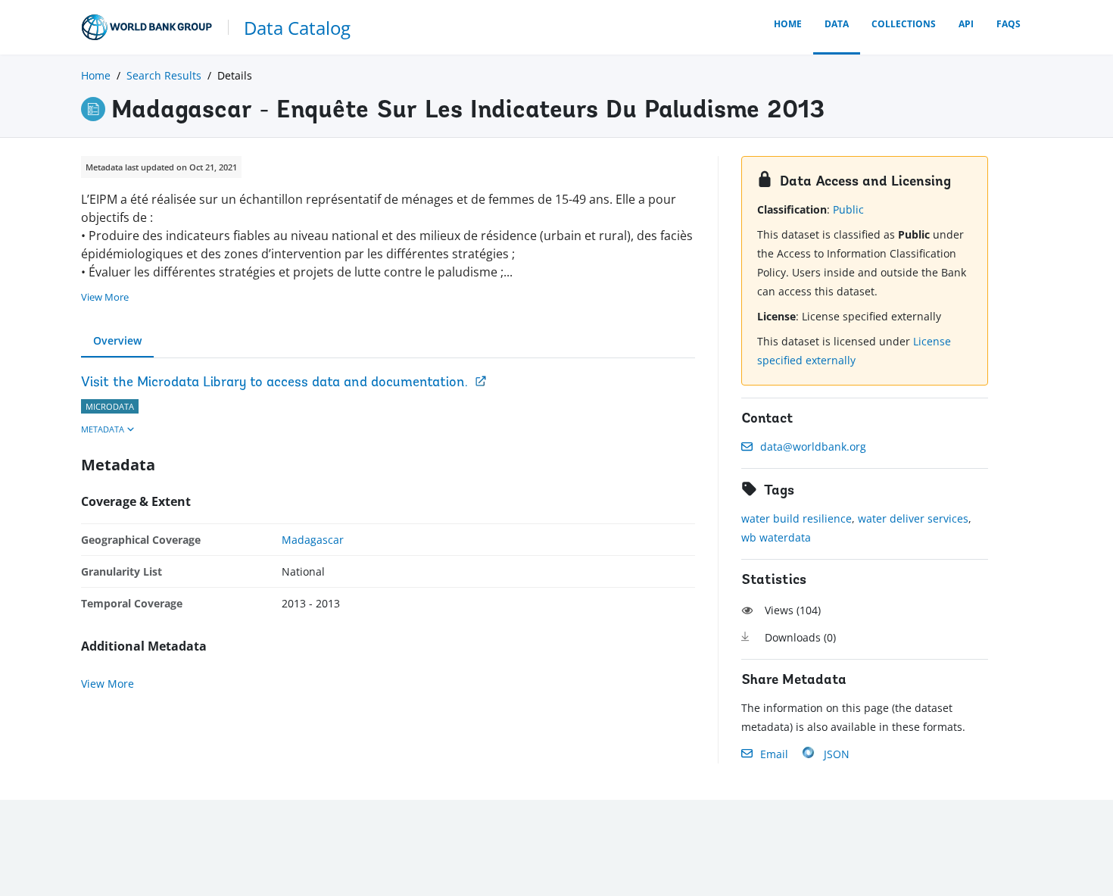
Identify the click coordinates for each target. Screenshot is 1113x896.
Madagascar (313, 539)
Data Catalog (297, 27)
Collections (903, 23)
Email (774, 754)
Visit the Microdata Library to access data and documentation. (274, 383)
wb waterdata (776, 537)
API (966, 23)
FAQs (1008, 23)
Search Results (163, 75)
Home (788, 23)
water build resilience (796, 518)
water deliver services (913, 518)
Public (848, 209)
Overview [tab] (117, 340)
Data (837, 23)
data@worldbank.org (813, 446)
